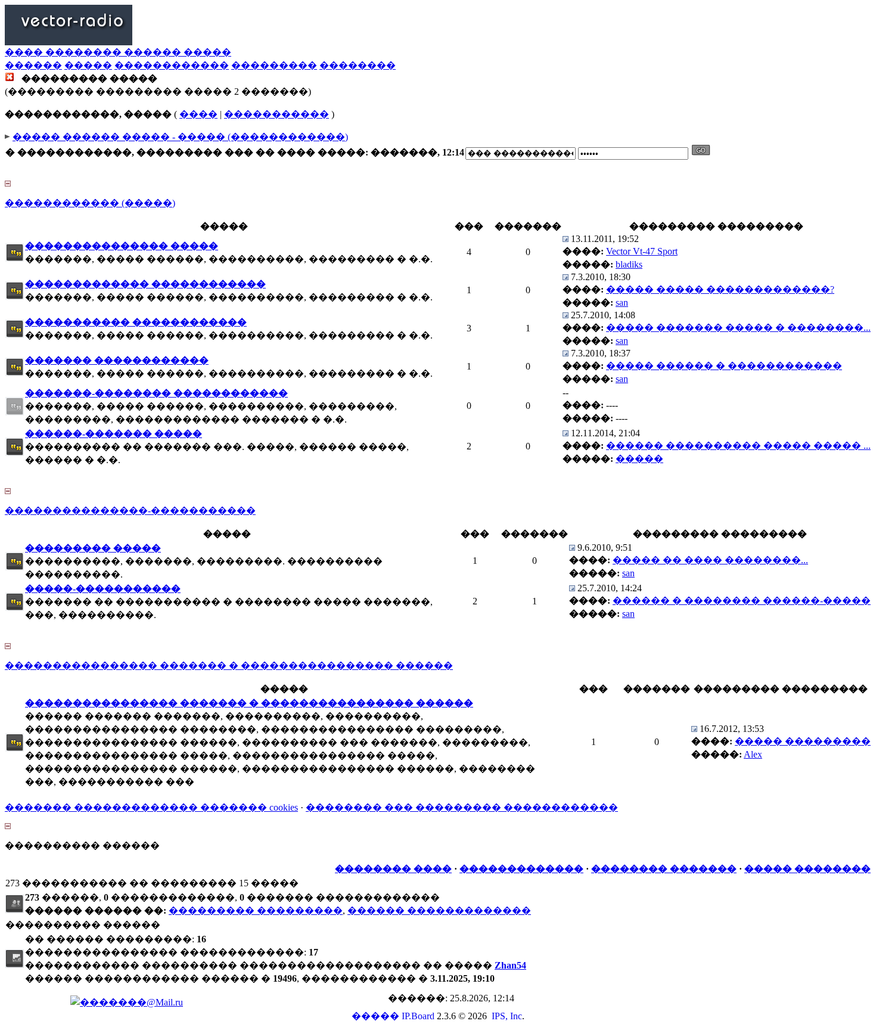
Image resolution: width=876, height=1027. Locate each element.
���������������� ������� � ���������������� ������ (229, 665)
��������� (274, 65)
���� (198, 114)
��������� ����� (93, 548)
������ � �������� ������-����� (742, 600)
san (622, 302)
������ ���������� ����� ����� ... (738, 445)
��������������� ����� (121, 246)
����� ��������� (803, 741)
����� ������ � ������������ (724, 366)
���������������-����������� (130, 510)
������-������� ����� (113, 434)
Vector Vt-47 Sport (642, 251)
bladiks (629, 264)
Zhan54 (510, 965)
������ (33, 65)
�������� (357, 65)
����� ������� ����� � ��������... (738, 327)
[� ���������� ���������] (566, 239)
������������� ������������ (145, 284)
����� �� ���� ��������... (710, 560)
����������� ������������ (136, 322)
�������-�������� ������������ (156, 393)
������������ (171, 65)
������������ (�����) (90, 203)
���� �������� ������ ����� (118, 52)
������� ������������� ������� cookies (151, 807)
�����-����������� (103, 589)
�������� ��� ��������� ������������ (462, 807)
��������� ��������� (256, 910)
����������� (276, 114)
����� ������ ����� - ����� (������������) (180, 137)
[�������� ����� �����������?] (14, 258)
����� (88, 65)
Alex (753, 754)
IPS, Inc (507, 1016)
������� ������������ (117, 360)
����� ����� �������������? (720, 289)
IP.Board (418, 1016)
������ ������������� (439, 910)
